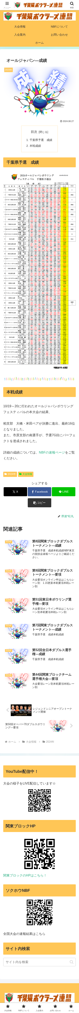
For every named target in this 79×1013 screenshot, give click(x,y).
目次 (34, 131)
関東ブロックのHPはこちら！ (25, 875)
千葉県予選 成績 (41, 140)
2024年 (12, 474)
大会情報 (27, 474)
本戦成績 (35, 145)
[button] (39, 502)
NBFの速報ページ (52, 452)
